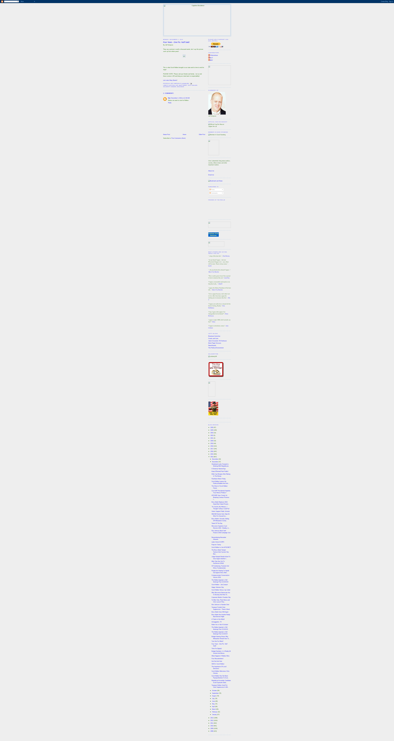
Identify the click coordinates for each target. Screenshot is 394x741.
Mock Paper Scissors (214, 343)
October (214, 690)
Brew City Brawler (214, 272)
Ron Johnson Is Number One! (220, 604)
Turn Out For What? (217, 641)
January (214, 714)
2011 (212, 723)
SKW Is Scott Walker (218, 664)
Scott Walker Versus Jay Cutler (221, 590)
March (214, 709)
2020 (212, 441)
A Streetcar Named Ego (219, 468)
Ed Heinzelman (213, 55)
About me (211, 171)
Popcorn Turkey (216, 544)
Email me (211, 175)
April (213, 706)
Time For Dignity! (217, 648)
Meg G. (211, 57)
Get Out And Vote (217, 661)
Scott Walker (192, 85)
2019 (212, 443)
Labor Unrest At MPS (218, 542)
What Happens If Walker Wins (220, 656)
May (213, 704)
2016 (212, 451)
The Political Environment (216, 348)
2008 (212, 731)
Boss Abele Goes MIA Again (220, 612)
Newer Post (166, 134)
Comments (214, 193)
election (172, 85)
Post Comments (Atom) (178, 138)
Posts (213, 189)
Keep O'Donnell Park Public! (220, 471)
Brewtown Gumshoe (214, 336)
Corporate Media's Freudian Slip (221, 597)
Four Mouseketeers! (217, 658)
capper (211, 60)
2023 (212, 435)
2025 (212, 430)
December (215, 459)
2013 (212, 718)
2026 (212, 427)
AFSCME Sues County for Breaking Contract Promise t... (220, 497)
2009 (212, 728)
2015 (212, 454)
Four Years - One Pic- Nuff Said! (176, 42)
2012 (212, 720)
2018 (212, 446)
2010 (212, 726)
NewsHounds (212, 345)
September (215, 693)
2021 (212, 438)
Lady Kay (227, 278)
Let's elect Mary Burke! (170, 80)
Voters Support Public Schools (221, 511)
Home (184, 134)
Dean (213, 322)
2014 (212, 456)
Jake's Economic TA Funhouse (217, 341)
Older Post (202, 134)
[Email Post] (190, 83)
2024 (212, 433)
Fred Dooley (226, 256)
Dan (169, 98)
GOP (177, 85)
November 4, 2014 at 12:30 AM (180, 98)
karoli (210, 266)
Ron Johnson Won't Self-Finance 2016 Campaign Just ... (221, 532)
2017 (212, 448)
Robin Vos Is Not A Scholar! (220, 624)
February (215, 712)
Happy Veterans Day (218, 587)
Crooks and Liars (213, 338)
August (214, 696)
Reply (169, 102)
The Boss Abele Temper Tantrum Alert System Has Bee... (220, 552)
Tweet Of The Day (217, 523)
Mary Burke (183, 85)
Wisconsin (180, 86)
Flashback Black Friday (219, 479)
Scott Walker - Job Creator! (220, 584)
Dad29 (220, 284)
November (215, 462)
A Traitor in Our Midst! (218, 619)
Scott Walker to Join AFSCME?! (221, 547)
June (213, 701)
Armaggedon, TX (217, 622)
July (213, 698)
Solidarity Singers (169, 86)
